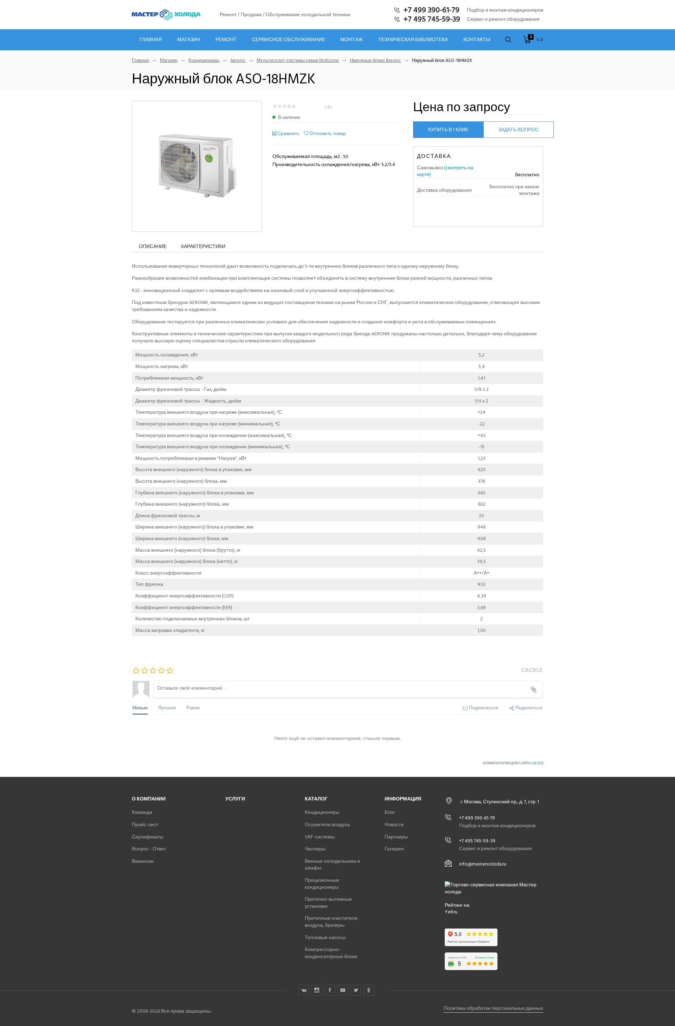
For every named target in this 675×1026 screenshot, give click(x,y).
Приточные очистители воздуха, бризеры (331, 921)
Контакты (476, 39)
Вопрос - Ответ (149, 849)
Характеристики (203, 246)
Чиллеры (315, 849)
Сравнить (288, 133)
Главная (151, 39)
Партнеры (396, 837)
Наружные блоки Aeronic (375, 60)
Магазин (188, 39)
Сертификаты (147, 837)
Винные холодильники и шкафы (332, 864)
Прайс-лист (145, 825)
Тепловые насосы (325, 937)
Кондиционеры (203, 60)
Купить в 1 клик (448, 130)
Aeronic (238, 60)
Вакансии (143, 861)
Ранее (193, 707)
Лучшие (167, 707)
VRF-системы (320, 837)
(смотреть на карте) (445, 171)
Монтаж (351, 39)
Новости (394, 825)
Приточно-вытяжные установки (328, 902)
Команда (142, 812)
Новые (140, 707)
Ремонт (226, 39)
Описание (153, 246)
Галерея (394, 849)
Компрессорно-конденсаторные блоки (331, 953)
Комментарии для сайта (513, 763)
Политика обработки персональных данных (493, 1008)
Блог (390, 812)
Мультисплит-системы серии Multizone (298, 60)
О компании (149, 799)
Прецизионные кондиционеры (322, 883)
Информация (403, 799)
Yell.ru (451, 912)
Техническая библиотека (413, 39)
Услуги (235, 799)
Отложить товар (328, 133)
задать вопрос (518, 130)
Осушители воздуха (327, 825)
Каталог (316, 799)
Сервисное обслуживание (288, 39)
